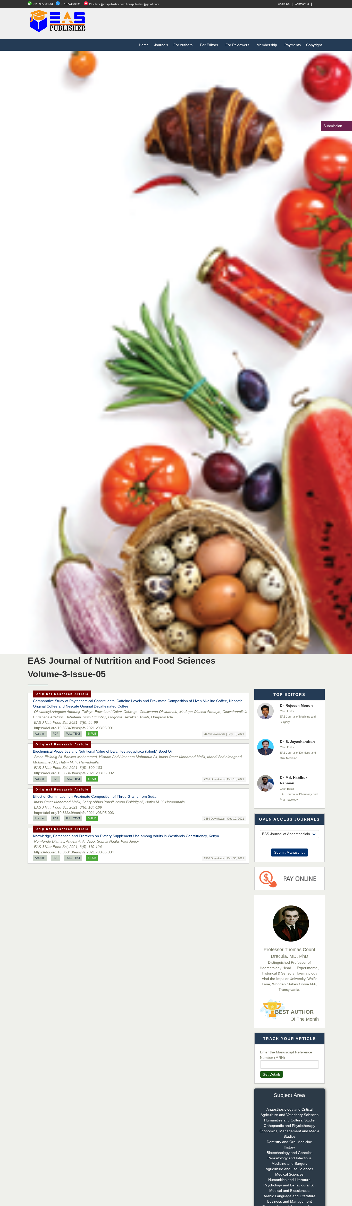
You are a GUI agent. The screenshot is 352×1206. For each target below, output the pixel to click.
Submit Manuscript (289, 852)
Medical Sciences (289, 1174)
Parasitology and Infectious (289, 1158)
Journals (161, 45)
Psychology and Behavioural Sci (289, 1185)
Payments (292, 45)
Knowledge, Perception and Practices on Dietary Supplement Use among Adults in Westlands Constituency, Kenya (126, 836)
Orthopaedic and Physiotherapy (289, 1126)
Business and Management (289, 1201)
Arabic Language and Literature (289, 1196)
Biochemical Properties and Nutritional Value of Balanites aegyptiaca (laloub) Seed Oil (102, 751)
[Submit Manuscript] (289, 841)
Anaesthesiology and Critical (289, 1109)
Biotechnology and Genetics (289, 1153)
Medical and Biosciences (289, 1190)
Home (144, 45)
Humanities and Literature (289, 1180)
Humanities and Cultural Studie (289, 1120)
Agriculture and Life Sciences (289, 1169)
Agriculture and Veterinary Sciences (290, 1115)
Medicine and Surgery (289, 1163)
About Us (284, 3)
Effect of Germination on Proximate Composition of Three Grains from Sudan (95, 796)
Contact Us (302, 3)
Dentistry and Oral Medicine (289, 1142)
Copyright (314, 45)
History (289, 1147)
